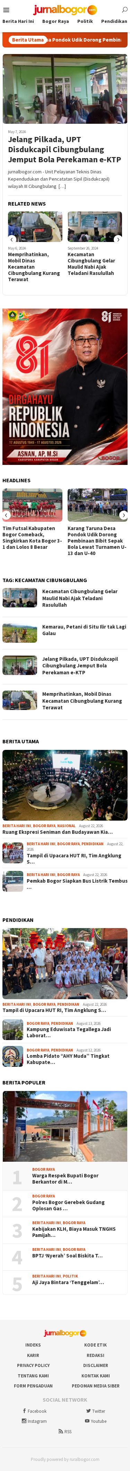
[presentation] (11, 239)
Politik (70, 1276)
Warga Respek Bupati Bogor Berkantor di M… (65, 1179)
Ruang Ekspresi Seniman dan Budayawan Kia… (57, 832)
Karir (33, 1355)
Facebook (37, 1411)
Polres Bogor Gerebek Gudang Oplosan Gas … (68, 1205)
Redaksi (95, 1355)
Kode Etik (95, 1345)
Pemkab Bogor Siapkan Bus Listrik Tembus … (77, 884)
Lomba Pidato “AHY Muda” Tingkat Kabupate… (68, 1059)
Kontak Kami (95, 1376)
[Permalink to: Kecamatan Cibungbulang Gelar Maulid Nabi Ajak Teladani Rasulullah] (95, 226)
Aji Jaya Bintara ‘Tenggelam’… (68, 1282)
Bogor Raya (44, 825)
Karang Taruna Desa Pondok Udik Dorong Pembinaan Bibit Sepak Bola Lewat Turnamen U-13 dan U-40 (97, 540)
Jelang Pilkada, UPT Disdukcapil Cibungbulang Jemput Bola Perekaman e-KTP (64, 149)
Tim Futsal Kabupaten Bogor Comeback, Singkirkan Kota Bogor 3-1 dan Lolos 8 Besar (32, 537)
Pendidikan (92, 843)
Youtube (98, 1421)
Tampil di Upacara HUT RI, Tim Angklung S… (74, 859)
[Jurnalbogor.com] (65, 9)
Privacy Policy (33, 1365)
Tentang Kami (33, 1376)
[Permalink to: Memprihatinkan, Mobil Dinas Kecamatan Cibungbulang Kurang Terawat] (35, 226)
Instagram (37, 1421)
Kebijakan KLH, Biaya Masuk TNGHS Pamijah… (74, 1232)
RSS (67, 1432)
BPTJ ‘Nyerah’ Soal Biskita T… (67, 1256)
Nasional (66, 825)
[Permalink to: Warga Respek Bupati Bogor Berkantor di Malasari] (65, 1126)
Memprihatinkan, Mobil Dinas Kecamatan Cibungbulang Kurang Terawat (34, 267)
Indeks (33, 1345)
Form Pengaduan (33, 1386)
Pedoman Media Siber (96, 1386)
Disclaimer (95, 1365)
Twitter (98, 1411)
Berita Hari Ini (16, 825)
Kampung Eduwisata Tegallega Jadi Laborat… (69, 1032)
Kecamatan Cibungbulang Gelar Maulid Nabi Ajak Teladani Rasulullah (91, 263)
